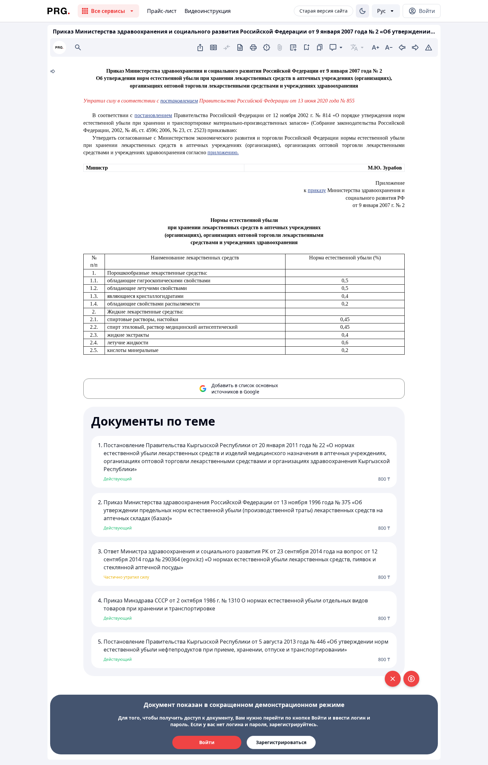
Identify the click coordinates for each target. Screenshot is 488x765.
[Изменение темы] (362, 11)
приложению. (223, 152)
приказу (317, 190)
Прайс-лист (162, 11)
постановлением (179, 101)
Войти (206, 742)
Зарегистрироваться (281, 742)
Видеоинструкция (208, 11)
